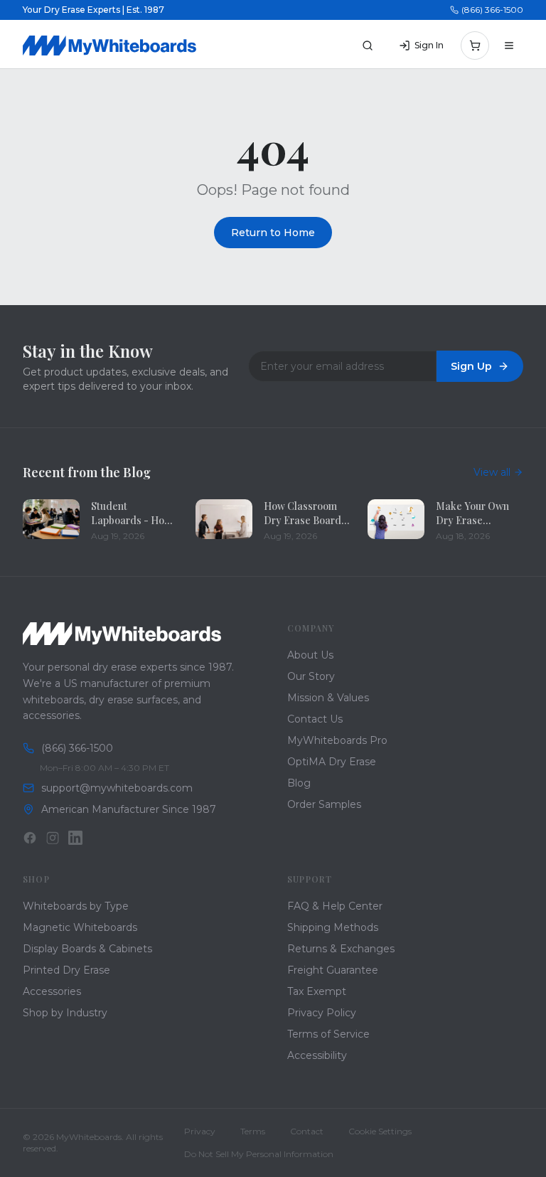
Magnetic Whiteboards (80, 927)
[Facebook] (30, 838)
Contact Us (315, 719)
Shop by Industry (65, 1012)
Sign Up (471, 366)
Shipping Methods (332, 927)
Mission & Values (328, 697)
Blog (299, 783)
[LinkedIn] (75, 838)
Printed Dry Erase (66, 970)
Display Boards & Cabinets (87, 948)
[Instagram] (53, 838)
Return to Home (273, 232)
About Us (310, 655)
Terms (252, 1131)
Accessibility (317, 1055)
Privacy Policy (321, 1012)
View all (491, 472)
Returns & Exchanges (341, 948)
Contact (306, 1131)
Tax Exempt (316, 991)
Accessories (52, 991)
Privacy (199, 1131)
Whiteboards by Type (76, 906)
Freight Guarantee (332, 970)
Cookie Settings (380, 1131)
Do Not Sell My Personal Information (258, 1154)
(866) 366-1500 (492, 9)
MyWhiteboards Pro (337, 740)
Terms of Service (328, 1034)
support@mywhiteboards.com (117, 788)
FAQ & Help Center (334, 906)
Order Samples (324, 804)
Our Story (311, 676)
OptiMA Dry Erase (331, 761)
